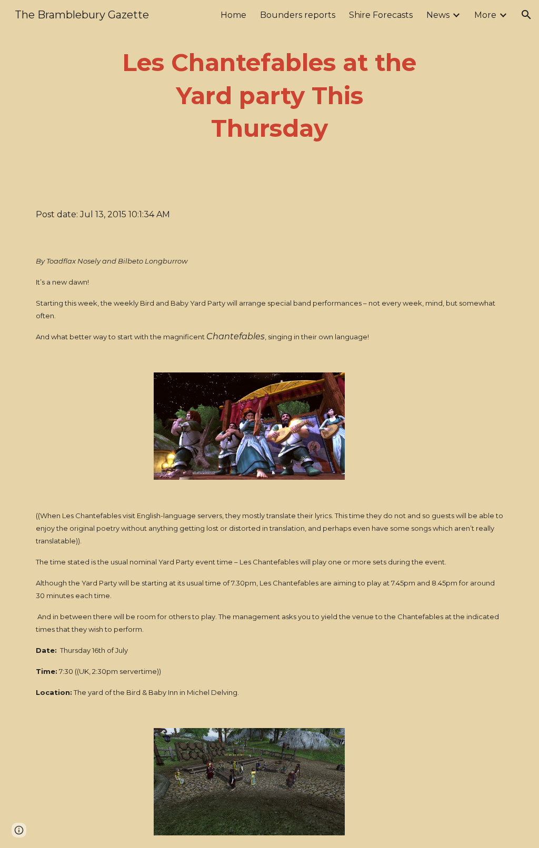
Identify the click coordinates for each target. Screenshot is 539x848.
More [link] (485, 15)
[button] (526, 14)
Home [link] (233, 15)
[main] (269, 95)
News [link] (438, 15)
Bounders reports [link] (297, 15)
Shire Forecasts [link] (381, 15)
